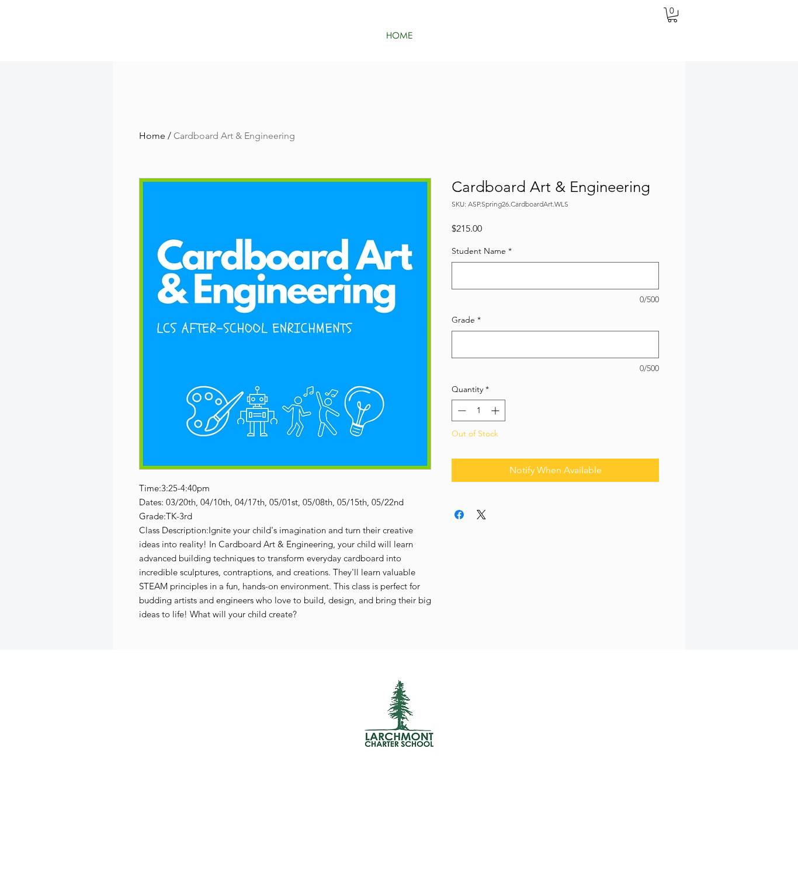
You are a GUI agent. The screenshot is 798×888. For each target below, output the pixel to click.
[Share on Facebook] (459, 515)
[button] (672, 15)
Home (152, 135)
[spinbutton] (478, 410)
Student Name (482, 251)
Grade (466, 319)
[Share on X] (481, 515)
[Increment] (496, 410)
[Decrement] (460, 410)
